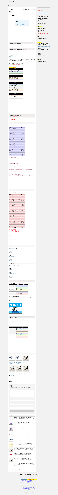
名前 (11, 399)
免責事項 (29, 489)
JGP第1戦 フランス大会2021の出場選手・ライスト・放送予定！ (12, 363)
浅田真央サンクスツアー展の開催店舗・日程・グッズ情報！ (23, 417)
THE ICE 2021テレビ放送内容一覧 (16, 469)
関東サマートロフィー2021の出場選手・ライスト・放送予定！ (19, 373)
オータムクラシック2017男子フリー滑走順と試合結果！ (22, 453)
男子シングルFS (22, 333)
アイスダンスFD (22, 335)
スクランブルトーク (12, 1)
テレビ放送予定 (18, 23)
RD (9, 269)
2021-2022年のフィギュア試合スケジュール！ (25, 362)
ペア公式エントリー (12, 248)
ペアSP (21, 329)
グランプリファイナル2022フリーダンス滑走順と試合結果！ (23, 443)
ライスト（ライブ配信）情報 (20, 24)
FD (11, 269)
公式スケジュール (12, 56)
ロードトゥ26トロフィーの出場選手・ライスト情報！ (22, 458)
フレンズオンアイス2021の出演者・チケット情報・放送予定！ (26, 373)
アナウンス (11, 55)
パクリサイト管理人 (24, 479)
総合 (13, 256)
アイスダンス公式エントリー (13, 265)
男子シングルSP (22, 328)
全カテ (15, 256)
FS (11, 252)
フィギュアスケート (13, 375)
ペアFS (21, 334)
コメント (11, 389)
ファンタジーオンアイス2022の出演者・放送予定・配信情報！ (23, 463)
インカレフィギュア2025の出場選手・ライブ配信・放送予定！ (23, 448)
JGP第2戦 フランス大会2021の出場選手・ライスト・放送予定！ (19, 363)
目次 (11, 5)
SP (9, 252)
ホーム (9, 5)
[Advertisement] (22, 35)
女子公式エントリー (12, 192)
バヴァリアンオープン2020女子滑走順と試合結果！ (22, 427)
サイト (11, 406)
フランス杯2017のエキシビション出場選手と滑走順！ (22, 422)
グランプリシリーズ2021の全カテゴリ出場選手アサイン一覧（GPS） (12, 373)
